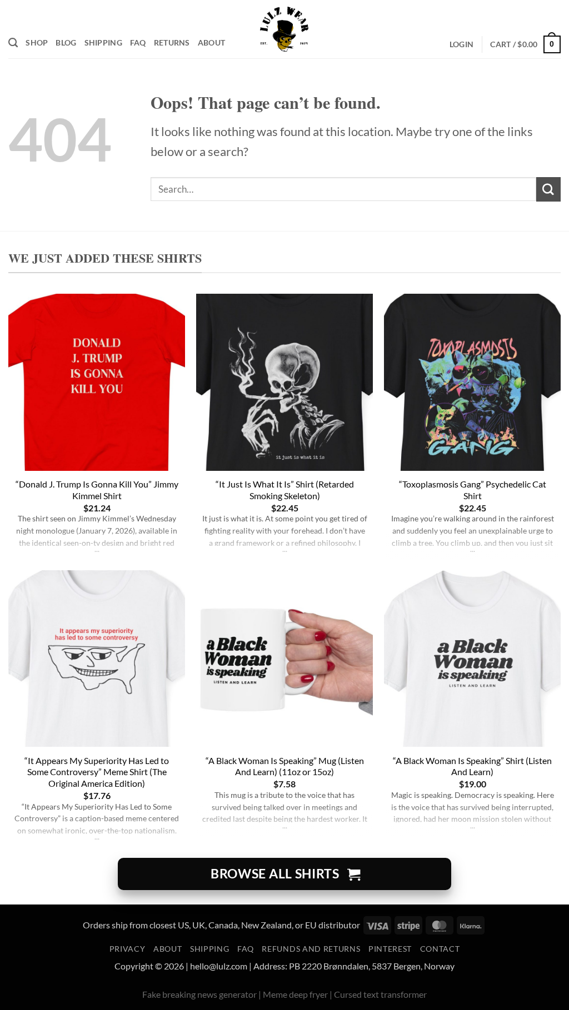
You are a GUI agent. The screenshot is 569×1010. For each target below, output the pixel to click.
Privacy (127, 948)
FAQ (138, 42)
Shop (37, 42)
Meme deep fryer (295, 994)
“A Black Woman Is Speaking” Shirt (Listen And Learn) (472, 766)
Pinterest (390, 948)
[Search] (13, 43)
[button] (461, 45)
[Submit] (548, 189)
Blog (66, 42)
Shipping (103, 42)
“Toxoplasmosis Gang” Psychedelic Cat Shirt (472, 490)
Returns (172, 42)
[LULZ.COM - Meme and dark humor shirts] (284, 29)
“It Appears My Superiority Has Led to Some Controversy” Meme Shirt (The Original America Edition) (96, 772)
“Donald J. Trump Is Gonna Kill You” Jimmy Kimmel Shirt (97, 490)
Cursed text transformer (380, 994)
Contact (440, 948)
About (211, 42)
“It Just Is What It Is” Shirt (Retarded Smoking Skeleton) (285, 490)
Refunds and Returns (311, 948)
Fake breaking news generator (199, 994)
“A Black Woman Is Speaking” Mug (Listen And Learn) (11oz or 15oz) (285, 766)
